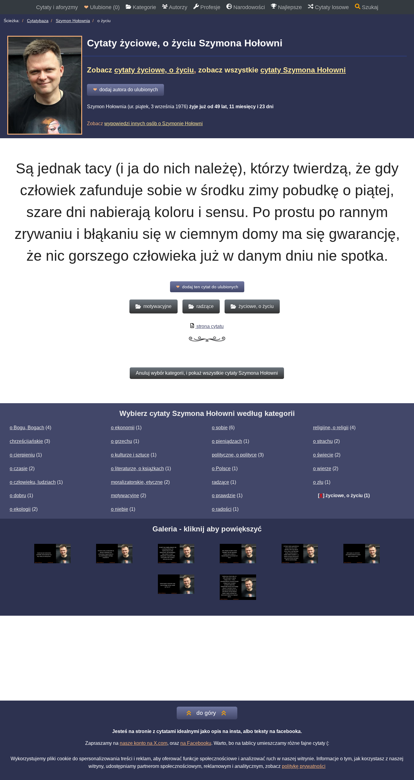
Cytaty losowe (331, 7)
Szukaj (369, 7)
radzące (220, 482)
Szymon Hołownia (73, 20)
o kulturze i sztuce (130, 454)
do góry (206, 713)
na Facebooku (195, 743)
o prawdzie (223, 495)
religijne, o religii (331, 427)
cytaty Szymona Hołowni (303, 70)
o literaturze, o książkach (137, 468)
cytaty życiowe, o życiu (154, 70)
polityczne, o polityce (234, 454)
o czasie (19, 468)
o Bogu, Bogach (27, 427)
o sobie (220, 427)
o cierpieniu (22, 454)
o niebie (119, 509)
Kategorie (143, 7)
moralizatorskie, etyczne (137, 482)
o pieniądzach (227, 441)
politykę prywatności (304, 766)
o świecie (323, 454)
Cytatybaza (37, 20)
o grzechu (121, 441)
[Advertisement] (207, 658)
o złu (318, 482)
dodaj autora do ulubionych (125, 89)
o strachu (323, 441)
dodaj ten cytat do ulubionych (207, 286)
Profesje (209, 7)
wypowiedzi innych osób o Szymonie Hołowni (153, 123)
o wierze (322, 468)
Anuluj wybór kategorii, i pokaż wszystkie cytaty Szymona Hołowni (207, 373)
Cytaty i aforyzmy (57, 7)
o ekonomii (123, 427)
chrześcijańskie (26, 441)
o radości (222, 509)
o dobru (18, 495)
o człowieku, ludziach (33, 482)
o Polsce (221, 468)
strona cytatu (209, 326)
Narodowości (248, 7)
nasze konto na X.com (143, 743)
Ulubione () (102, 7)
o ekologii (20, 509)
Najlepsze (289, 7)
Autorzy (177, 7)
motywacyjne (125, 495)
